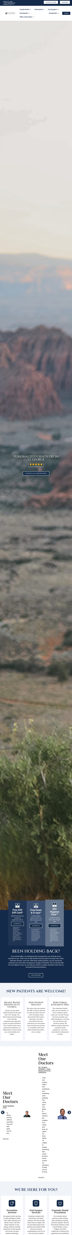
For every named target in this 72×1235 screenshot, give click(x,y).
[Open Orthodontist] (44, 9)
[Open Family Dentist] (30, 9)
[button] (2, 1112)
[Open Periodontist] (29, 13)
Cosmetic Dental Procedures (60, 1211)
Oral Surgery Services (36, 1211)
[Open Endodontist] (58, 13)
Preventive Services (12, 1211)
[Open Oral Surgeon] (58, 9)
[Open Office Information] (33, 17)
